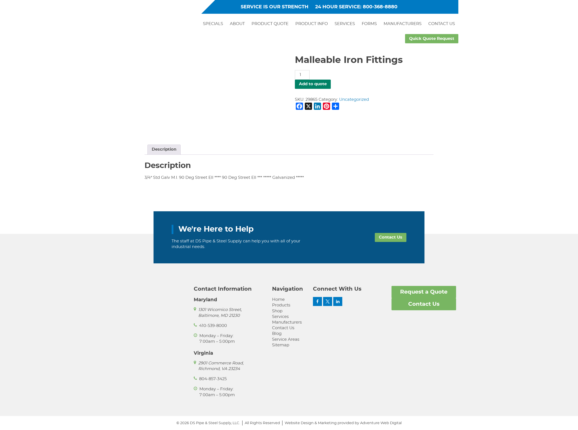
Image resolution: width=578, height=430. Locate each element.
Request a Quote (423, 292)
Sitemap (280, 345)
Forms (369, 24)
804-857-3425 (213, 379)
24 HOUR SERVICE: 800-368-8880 (356, 7)
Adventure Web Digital (381, 423)
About (237, 24)
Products (281, 305)
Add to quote (313, 84)
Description (164, 149)
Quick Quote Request (431, 39)
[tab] (164, 150)
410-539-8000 (213, 326)
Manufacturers (403, 24)
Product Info (311, 24)
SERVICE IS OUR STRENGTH (274, 7)
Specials (213, 24)
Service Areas (285, 340)
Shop (277, 311)
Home (278, 300)
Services (345, 24)
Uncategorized (354, 100)
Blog (277, 334)
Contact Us (441, 24)
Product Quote (270, 24)
